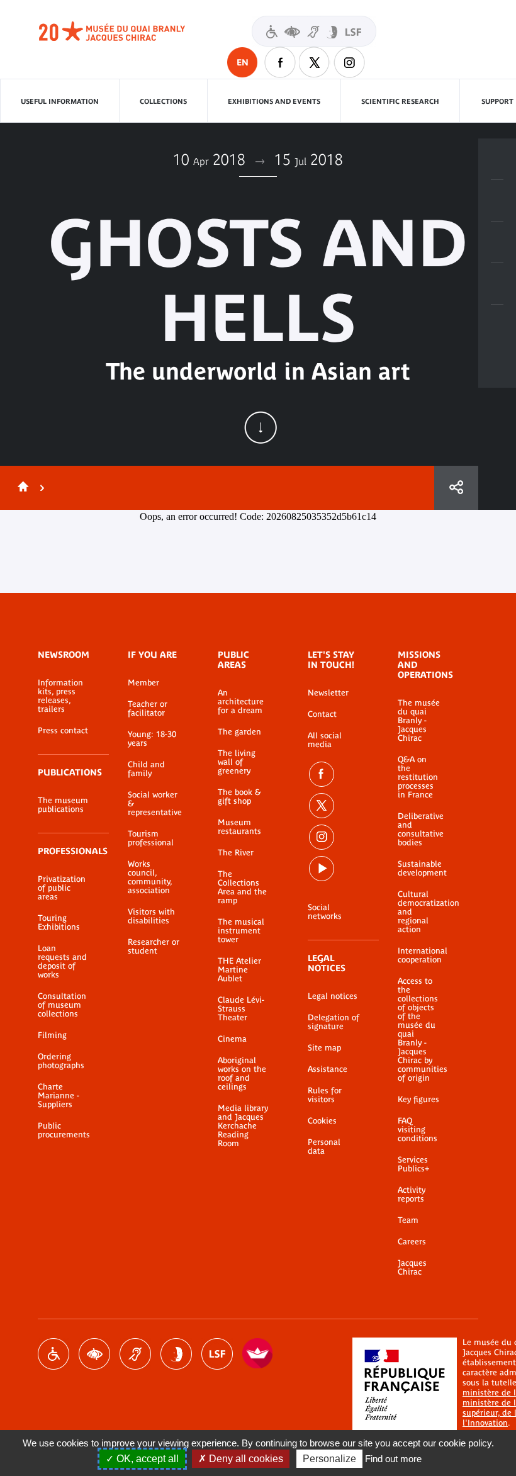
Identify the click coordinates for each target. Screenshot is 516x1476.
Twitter (314, 62)
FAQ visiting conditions (417, 1130)
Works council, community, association (150, 877)
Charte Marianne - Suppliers (58, 1096)
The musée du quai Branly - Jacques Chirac (419, 721)
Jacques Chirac (412, 1267)
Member (143, 683)
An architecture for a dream (241, 702)
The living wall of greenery (236, 762)
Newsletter (328, 693)
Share (456, 488)
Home (21, 488)
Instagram (349, 62)
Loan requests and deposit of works (62, 961)
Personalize (329, 1458)
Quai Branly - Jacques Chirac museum (125, 31)
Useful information (60, 101)
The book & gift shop (239, 797)
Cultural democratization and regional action (419, 912)
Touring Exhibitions (59, 923)
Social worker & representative (154, 804)
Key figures (418, 1099)
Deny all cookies (244, 1458)
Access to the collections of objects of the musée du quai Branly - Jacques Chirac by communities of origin (419, 1030)
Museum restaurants (239, 827)
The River (236, 852)
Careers (412, 1241)
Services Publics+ (413, 1164)
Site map (324, 1048)
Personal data (324, 1147)
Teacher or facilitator (147, 709)
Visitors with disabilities (314, 31)
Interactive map (497, 325)
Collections (163, 101)
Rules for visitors (325, 1095)
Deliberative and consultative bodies (419, 829)
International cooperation (419, 955)
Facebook (280, 62)
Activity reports (411, 1194)
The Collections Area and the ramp (242, 887)
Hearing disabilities (135, 1354)
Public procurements (64, 1130)
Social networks (325, 912)
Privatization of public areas (62, 888)
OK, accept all (146, 1458)
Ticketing (497, 159)
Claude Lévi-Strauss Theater (241, 1009)
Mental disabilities (176, 1354)
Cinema (232, 1039)
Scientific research (400, 101)
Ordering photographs (61, 1061)
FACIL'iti (258, 1354)
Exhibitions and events (274, 101)
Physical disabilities (53, 1354)
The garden (239, 732)
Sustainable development (419, 868)
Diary (497, 242)
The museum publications (63, 805)
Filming (52, 1035)
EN (243, 62)
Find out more (393, 1458)
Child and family (146, 769)
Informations (497, 201)
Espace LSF (217, 1354)
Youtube (322, 869)
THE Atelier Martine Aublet (239, 970)
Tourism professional (151, 838)
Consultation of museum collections (62, 1005)
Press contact (63, 730)
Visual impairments (94, 1354)
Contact (322, 714)
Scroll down (260, 427)
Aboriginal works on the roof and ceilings (242, 1073)
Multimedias (497, 284)
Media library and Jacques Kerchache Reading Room (243, 1126)
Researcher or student (153, 946)
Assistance (327, 1069)
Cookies (322, 1121)
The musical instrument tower (241, 931)
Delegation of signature (333, 1022)
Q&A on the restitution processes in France (418, 777)
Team (408, 1220)
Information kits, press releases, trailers (60, 696)
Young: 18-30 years (152, 739)
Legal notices (332, 996)
